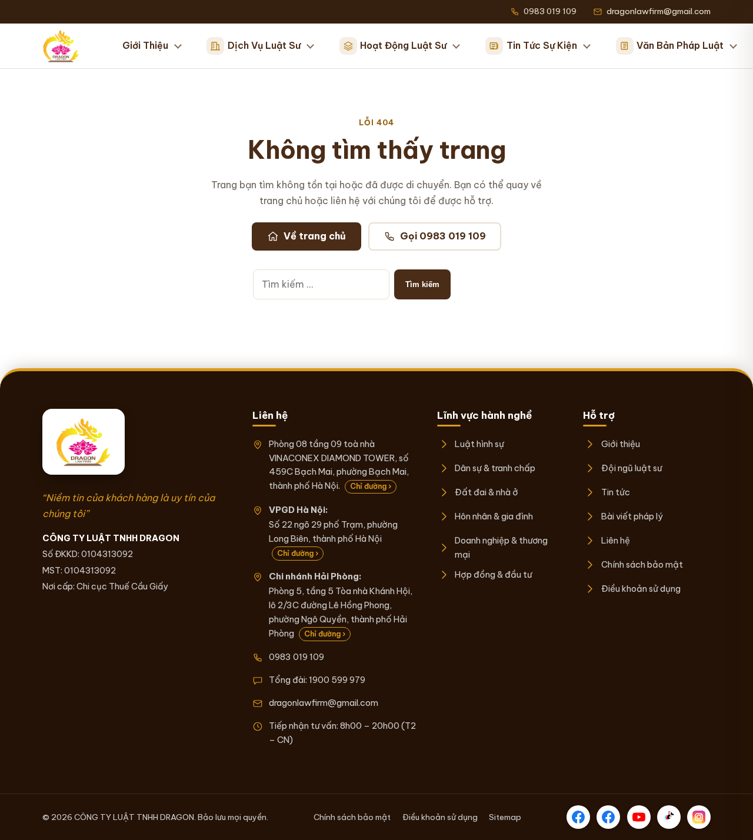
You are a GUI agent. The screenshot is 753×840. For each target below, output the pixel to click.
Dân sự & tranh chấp (495, 468)
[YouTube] (639, 817)
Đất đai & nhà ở (486, 492)
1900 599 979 (337, 679)
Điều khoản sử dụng (640, 588)
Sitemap (505, 817)
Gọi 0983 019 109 (443, 236)
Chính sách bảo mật (641, 564)
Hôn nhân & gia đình (494, 516)
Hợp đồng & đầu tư (493, 574)
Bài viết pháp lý (631, 516)
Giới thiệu (620, 443)
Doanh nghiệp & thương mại (501, 547)
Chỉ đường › (370, 486)
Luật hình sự (479, 443)
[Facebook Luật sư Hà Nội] (608, 817)
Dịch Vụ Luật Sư (264, 45)
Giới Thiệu (145, 45)
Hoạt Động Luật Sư (403, 45)
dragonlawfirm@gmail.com (323, 702)
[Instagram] (699, 817)
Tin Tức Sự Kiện (542, 45)
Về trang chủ (315, 236)
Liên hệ (615, 540)
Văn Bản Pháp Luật (680, 45)
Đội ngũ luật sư (631, 468)
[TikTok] (669, 817)
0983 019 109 (296, 656)
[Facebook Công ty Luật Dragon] (578, 817)
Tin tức (615, 492)
